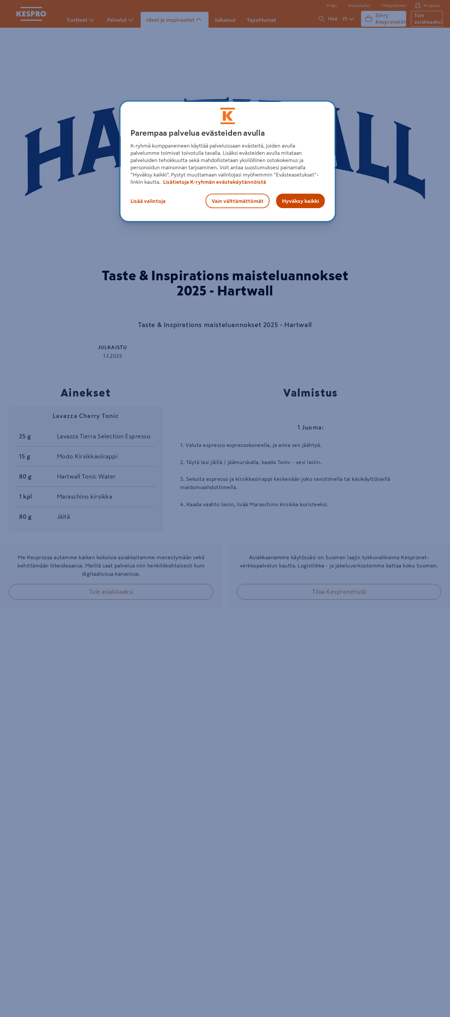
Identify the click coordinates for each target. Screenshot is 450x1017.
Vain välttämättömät (237, 201)
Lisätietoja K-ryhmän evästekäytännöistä (214, 181)
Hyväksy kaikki (300, 201)
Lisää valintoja (148, 201)
